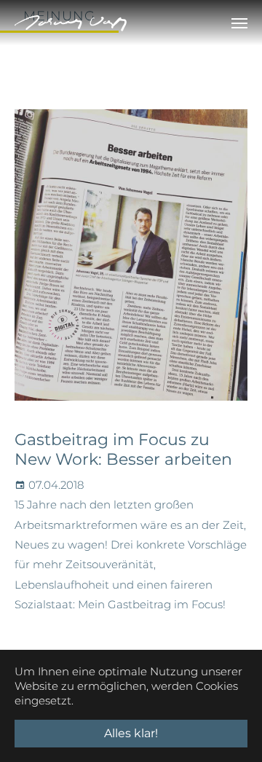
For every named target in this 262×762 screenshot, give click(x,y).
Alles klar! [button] (131, 733)
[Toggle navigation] (239, 23)
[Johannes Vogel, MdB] (71, 23)
